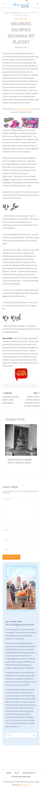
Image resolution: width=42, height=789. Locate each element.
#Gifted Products (21, 385)
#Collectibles (8, 385)
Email (6, 540)
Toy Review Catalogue (25, 109)
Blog (17, 773)
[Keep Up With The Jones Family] (21, 4)
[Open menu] (38, 3)
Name (6, 530)
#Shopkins (33, 385)
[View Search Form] (3, 4)
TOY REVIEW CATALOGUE (21, 776)
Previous (7, 449)
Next (34, 449)
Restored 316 (25, 785)
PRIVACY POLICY (29, 773)
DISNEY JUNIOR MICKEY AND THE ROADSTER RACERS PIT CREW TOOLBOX (32, 399)
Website (6, 550)
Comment (7, 499)
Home (9, 773)
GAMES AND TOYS (21, 19)
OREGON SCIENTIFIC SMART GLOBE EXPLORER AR (10, 398)
